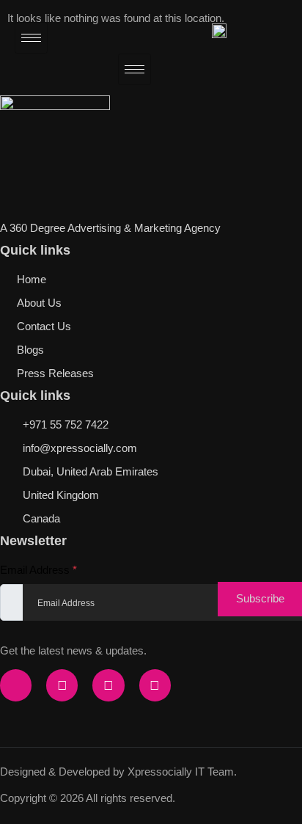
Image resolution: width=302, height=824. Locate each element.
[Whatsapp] (155, 685)
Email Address (38, 570)
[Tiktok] (108, 685)
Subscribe (260, 598)
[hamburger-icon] (31, 38)
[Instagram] (62, 685)
